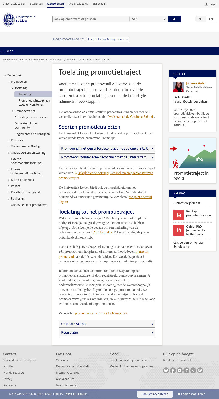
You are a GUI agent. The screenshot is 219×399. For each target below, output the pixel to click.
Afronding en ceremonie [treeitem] (31, 117)
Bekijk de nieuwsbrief (177, 360)
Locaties (8, 366)
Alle (134, 19)
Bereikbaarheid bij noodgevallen (130, 360)
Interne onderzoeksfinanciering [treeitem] (26, 171)
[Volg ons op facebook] (173, 371)
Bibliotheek (99, 4)
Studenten (36, 4)
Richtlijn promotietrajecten (198, 213)
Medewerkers (55, 4)
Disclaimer (9, 385)
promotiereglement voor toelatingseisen (101, 313)
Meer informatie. (76, 394)
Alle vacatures (65, 379)
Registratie (69, 332)
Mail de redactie (13, 373)
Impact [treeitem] (15, 186)
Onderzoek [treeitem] (14, 76)
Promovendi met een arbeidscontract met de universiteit (104, 148)
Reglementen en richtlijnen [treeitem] (32, 134)
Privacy (7, 379)
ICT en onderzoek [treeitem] (22, 180)
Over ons (62, 360)
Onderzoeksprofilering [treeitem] (25, 146)
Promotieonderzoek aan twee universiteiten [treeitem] (34, 103)
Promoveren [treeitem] (19, 82)
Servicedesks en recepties (19, 360)
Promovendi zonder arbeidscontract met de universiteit (103, 157)
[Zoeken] (174, 19)
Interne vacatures (67, 373)
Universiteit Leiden (14, 4)
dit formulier (104, 232)
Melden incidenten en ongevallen (131, 366)
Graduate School (73, 324)
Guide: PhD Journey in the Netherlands (195, 230)
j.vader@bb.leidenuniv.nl (190, 102)
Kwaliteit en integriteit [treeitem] (25, 192)
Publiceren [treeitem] (18, 198)
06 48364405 (182, 97)
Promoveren (55, 59)
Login (213, 4)
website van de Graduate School (131, 116)
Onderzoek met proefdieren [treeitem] (29, 205)
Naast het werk (66, 385)
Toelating (72, 59)
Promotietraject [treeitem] (25, 111)
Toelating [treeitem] (21, 88)
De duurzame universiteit (72, 366)
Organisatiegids (78, 4)
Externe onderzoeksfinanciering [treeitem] (26, 161)
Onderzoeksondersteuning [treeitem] (28, 153)
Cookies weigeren (193, 394)
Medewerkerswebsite (15, 59)
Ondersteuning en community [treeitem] (26, 126)
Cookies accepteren (155, 394)
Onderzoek (37, 59)
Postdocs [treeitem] (17, 140)
